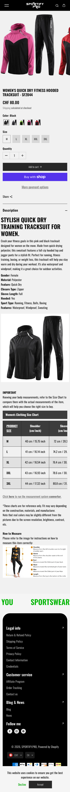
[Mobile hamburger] (7, 5)
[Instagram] (16, 731)
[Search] (57, 5)
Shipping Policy (14, 641)
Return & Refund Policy (18, 635)
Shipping (6, 108)
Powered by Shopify (48, 747)
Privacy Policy (13, 654)
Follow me (13, 724)
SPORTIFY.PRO (29, 747)
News (9, 715)
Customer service (19, 674)
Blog (8, 709)
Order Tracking (14, 688)
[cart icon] (63, 5)
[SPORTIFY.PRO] (35, 5)
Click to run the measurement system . (32, 496)
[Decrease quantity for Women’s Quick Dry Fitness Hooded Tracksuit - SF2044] (6, 155)
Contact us (12, 694)
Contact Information (17, 660)
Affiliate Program (15, 681)
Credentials (12, 666)
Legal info (13, 628)
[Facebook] (9, 731)
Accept (40, 784)
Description (10, 210)
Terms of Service (15, 647)
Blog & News (15, 702)
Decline (22, 784)
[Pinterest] (23, 731)
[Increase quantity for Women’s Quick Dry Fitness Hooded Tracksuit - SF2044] (22, 155)
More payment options (35, 186)
